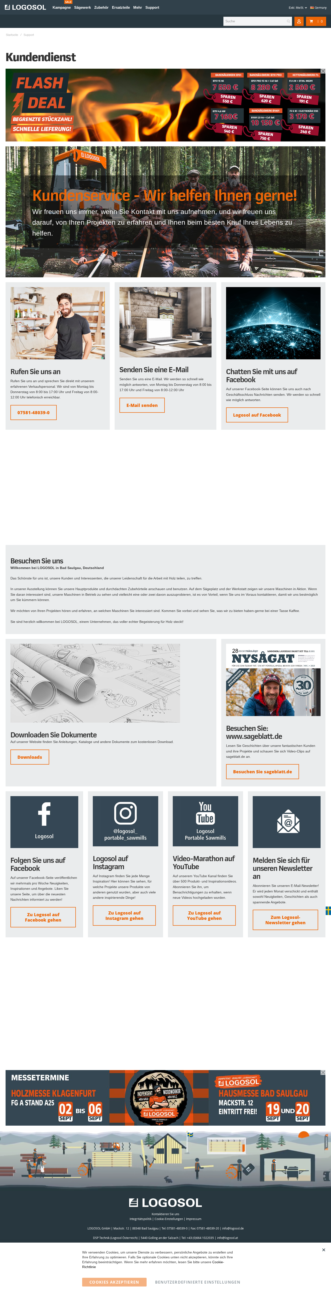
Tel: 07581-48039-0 (175, 1228)
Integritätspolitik (140, 1219)
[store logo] (25, 7)
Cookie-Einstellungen (169, 1219)
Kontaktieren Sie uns (165, 1214)
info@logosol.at (227, 1238)
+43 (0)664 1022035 (200, 1238)
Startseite (12, 35)
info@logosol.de (233, 1228)
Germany (320, 7)
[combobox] (257, 21)
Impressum (193, 1219)
